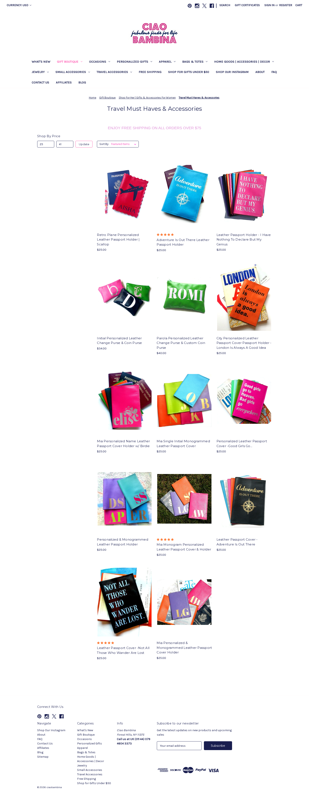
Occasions (97, 61)
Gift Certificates (247, 5)
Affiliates (64, 82)
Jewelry (38, 72)
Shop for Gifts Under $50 (188, 72)
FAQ (274, 72)
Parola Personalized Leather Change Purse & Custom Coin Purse (181, 343)
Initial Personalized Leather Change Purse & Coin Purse (119, 340)
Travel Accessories (112, 72)
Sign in (269, 5)
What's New (41, 61)
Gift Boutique (67, 61)
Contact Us (40, 82)
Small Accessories (70, 72)
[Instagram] (197, 6)
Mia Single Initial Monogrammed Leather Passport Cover (183, 443)
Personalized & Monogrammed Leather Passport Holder (122, 541)
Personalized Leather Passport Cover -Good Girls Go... (242, 443)
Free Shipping (150, 72)
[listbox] (125, 144)
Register (285, 5)
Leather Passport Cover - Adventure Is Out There (237, 541)
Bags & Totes (192, 61)
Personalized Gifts (132, 61)
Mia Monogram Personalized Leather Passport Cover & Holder (184, 547)
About (260, 72)
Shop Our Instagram (232, 72)
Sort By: (104, 144)
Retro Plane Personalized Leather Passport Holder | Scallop (118, 239)
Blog (82, 82)
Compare (123, 194)
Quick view (121, 186)
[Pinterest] (190, 6)
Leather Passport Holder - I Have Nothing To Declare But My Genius (244, 239)
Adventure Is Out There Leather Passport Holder (183, 242)
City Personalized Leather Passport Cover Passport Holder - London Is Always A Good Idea (244, 343)
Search (224, 5)
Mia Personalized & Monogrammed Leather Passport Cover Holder (184, 647)
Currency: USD (18, 5)
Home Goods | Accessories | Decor (242, 61)
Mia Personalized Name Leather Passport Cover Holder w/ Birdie (123, 443)
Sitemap (43, 756)
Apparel (165, 61)
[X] (204, 6)
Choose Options (125, 201)
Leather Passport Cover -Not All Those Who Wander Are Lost (123, 650)
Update (84, 144)
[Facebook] (212, 6)
